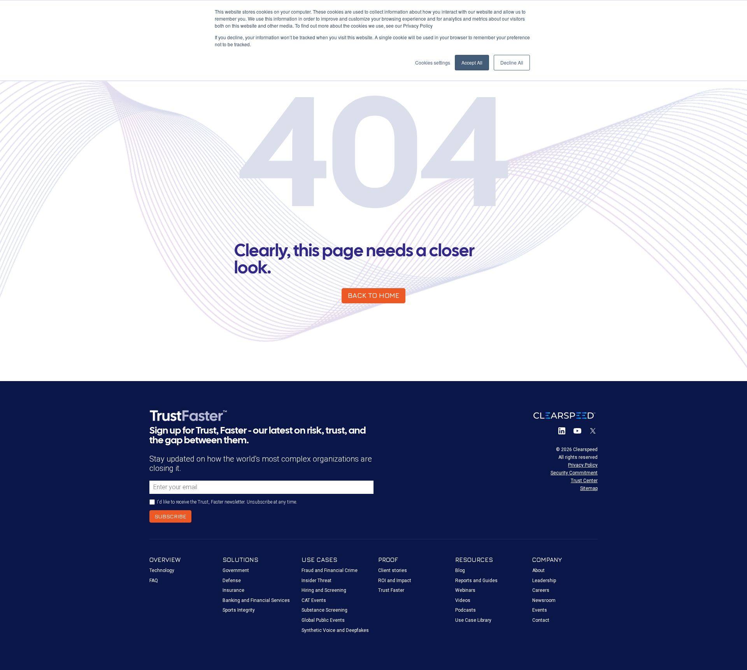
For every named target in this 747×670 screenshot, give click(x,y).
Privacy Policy (583, 465)
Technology (161, 570)
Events (539, 610)
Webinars (465, 590)
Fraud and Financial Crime (330, 570)
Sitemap (589, 488)
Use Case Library (473, 620)
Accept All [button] (471, 62)
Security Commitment (574, 473)
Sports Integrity (239, 610)
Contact (540, 620)
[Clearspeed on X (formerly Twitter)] (593, 431)
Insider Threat (316, 580)
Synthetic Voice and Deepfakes (335, 630)
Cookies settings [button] (432, 62)
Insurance (233, 590)
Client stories (392, 570)
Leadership (544, 580)
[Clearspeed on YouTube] (577, 431)
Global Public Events (323, 620)
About (538, 570)
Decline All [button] (511, 62)
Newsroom (544, 600)
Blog (460, 570)
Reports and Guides (476, 580)
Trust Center (584, 480)
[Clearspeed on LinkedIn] (561, 431)
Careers (540, 590)
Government (236, 570)
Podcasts (465, 610)
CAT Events (314, 600)
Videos (462, 600)
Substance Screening (324, 610)
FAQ (153, 580)
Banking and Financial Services (256, 600)
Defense (232, 580)
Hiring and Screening (324, 590)
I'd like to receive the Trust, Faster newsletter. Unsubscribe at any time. (227, 502)
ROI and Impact (394, 580)
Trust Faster (391, 590)
